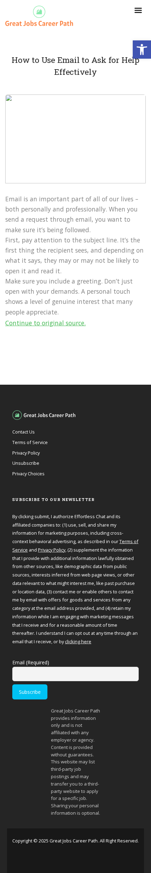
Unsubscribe (25, 463)
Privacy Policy (26, 453)
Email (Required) (30, 662)
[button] (142, 49)
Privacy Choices (28, 473)
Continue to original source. (45, 323)
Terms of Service (30, 442)
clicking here (78, 641)
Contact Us (23, 432)
